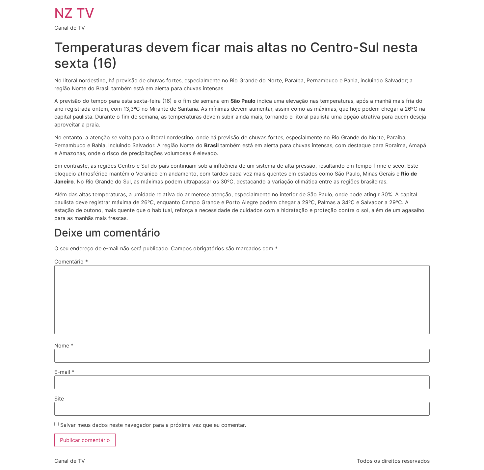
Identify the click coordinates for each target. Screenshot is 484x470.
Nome (63, 345)
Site (59, 398)
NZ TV (74, 13)
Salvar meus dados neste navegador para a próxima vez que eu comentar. (153, 425)
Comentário (71, 261)
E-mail (64, 371)
